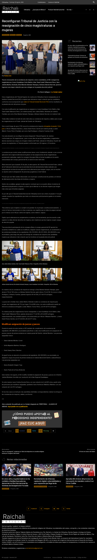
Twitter (68, 509)
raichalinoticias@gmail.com (34, 548)
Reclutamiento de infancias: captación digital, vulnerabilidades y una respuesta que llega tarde (78, 64)
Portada (19, 35)
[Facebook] (86, 9)
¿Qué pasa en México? (40, 486)
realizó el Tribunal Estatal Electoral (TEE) (36, 102)
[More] (53, 431)
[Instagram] (89, 9)
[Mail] (54, 508)
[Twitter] (93, 9)
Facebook (34, 509)
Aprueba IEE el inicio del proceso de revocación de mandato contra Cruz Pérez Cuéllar (78, 72)
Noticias (12, 35)
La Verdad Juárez (56, 92)
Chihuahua (5, 35)
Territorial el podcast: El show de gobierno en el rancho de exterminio (78, 56)
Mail (58, 509)
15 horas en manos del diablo (87, 451)
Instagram (47, 509)
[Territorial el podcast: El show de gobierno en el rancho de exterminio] (92, 57)
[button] (93, 2)
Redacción (7, 76)
